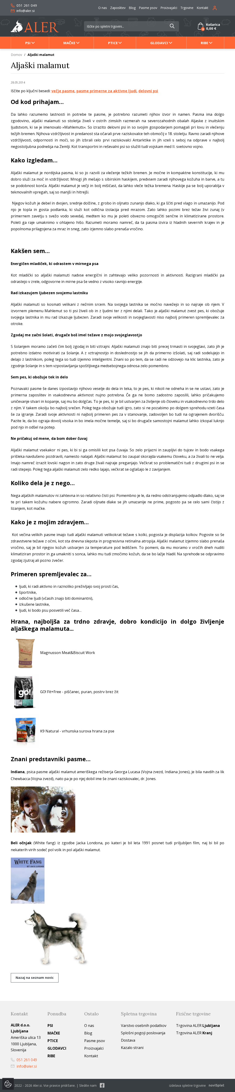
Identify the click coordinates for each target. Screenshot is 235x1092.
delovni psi (148, 90)
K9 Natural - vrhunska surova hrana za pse (77, 730)
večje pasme (63, 90)
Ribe (204, 42)
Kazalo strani (132, 1047)
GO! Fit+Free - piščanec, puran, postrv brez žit (79, 691)
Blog (132, 8)
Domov (16, 54)
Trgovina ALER (198, 1025)
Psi (28, 42)
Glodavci (159, 42)
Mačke (69, 42)
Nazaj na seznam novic (35, 977)
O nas (102, 8)
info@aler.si (25, 10)
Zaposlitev (118, 8)
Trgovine (186, 8)
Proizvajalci (168, 8)
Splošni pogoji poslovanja (143, 1032)
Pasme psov (148, 8)
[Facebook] (102, 1085)
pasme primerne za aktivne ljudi (106, 90)
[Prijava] (218, 8)
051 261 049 (26, 5)
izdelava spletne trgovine (187, 1085)
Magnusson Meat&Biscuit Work (67, 652)
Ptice (113, 42)
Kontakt (202, 8)
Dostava (128, 1040)
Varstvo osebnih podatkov (143, 1025)
